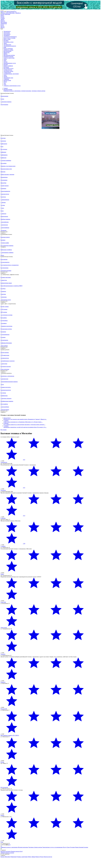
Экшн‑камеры (4, 345)
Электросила (4, 462)
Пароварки (3, 188)
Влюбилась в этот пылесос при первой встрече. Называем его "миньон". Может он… (25, 419)
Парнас (2, 815)
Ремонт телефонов (8, 65)
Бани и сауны (7, 39)
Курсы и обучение (8, 48)
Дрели (2, 384)
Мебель (5, 53)
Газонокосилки (4, 378)
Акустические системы (6, 315)
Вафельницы (4, 143)
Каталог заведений (5, 14)
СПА (5, 84)
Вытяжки (3, 240)
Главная (6, 88)
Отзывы (3, 18)
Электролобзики (5, 406)
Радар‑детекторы (5, 369)
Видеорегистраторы (6, 366)
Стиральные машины (6, 101)
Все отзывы (4, 429)
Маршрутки (7, 52)
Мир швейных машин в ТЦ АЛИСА (10, 735)
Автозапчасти (7, 31)
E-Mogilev (6, 423)
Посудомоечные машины (7, 245)
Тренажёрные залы (8, 77)
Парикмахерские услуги (10, 63)
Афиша (2, 19)
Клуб (21, 851)
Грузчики (72, 847)
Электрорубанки (5, 409)
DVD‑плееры (4, 309)
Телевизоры (4, 297)
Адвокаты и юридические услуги (12, 85)
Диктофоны (4, 323)
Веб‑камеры (4, 317)
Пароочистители (5, 194)
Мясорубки (3, 182)
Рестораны (6, 67)
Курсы (2, 24)
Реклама (6, 64)
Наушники (3, 331)
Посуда (65, 847)
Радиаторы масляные (6, 270)
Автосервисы (7, 34)
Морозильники (4, 96)
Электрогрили (4, 224)
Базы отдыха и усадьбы (9, 38)
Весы (2, 146)
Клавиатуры (4, 280)
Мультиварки (4, 180)
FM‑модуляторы (5, 352)
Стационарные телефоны (7, 252)
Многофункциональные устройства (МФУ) (11, 285)
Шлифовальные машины (7, 401)
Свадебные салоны (8, 71)
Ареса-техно (4, 627)
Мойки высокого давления (7, 174)
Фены (2, 210)
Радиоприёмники (5, 334)
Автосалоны (7, 32)
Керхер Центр (7, 418)
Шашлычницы (4, 216)
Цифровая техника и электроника (12, 90)
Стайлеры (3, 202)
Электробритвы (5, 222)
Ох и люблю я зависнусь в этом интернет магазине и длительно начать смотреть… (24, 424)
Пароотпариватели (5, 191)
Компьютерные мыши (6, 283)
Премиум (3, 682)
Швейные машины (5, 219)
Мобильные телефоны (6, 249)
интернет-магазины (26, 90)
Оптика (5, 61)
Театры (5, 76)
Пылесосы (3, 196)
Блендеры (3, 138)
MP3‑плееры (4, 312)
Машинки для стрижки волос (8, 166)
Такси (5, 75)
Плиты (2, 99)
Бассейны (6, 40)
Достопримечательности (10, 46)
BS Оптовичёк (4, 787)
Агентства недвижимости (10, 36)
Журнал (3, 27)
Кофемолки (3, 157)
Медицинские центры (9, 55)
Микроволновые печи (6, 168)
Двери (5, 43)
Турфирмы (6, 79)
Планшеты (3, 291)
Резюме (2, 17)
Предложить (4, 22)
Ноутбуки (3, 288)
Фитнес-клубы (7, 80)
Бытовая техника (8, 89)
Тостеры (3, 205)
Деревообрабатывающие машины (9, 381)
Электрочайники (5, 227)
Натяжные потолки (8, 56)
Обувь (5, 59)
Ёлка (2, 842)
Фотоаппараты (4, 340)
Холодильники (4, 104)
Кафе (5, 47)
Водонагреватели (5, 262)
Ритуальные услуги (8, 68)
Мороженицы (4, 177)
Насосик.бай (4, 708)
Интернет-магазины (23, 847)
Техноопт (3, 654)
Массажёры (3, 163)
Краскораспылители (6, 390)
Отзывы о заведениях (22, 856)
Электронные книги (6, 299)
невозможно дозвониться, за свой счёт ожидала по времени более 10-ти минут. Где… (25, 427)
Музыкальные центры (6, 329)
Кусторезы (3, 392)
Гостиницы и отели (8, 42)
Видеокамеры (4, 320)
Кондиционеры (7, 51)
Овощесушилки (5, 185)
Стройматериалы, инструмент (11, 73)
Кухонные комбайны (6, 160)
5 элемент (6, 420)
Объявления (4, 23)
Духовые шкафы (5, 242)
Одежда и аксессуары (9, 57)
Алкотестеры (4, 363)
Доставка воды (7, 44)
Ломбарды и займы (8, 50)
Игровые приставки (6, 277)
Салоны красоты (8, 69)
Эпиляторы (3, 230)
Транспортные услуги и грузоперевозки (52, 847)
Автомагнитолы (5, 358)
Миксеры (3, 171)
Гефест (2, 574)
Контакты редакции (6, 851)
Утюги (2, 208)
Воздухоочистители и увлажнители (10, 265)
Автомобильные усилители (7, 360)
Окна (5, 60)
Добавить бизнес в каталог (7, 852)
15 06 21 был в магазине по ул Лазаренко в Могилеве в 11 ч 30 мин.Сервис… (23, 422)
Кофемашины (4, 154)
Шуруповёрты (4, 404)
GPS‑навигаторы (5, 355)
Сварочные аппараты (6, 398)
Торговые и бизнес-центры (35, 847)
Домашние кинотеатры (6, 326)
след (9, 844)
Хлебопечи (3, 213)
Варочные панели (5, 237)
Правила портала (15, 851)
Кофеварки (3, 152)
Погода (2, 26)
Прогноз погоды (48, 856)
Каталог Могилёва (5, 856)
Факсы (2, 255)
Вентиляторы (4, 259)
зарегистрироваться (11, 11)
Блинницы (3, 141)
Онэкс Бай (3, 602)
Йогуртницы (4, 149)
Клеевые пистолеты (6, 387)
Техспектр (3, 490)
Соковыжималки (5, 199)
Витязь (2, 762)
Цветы (5, 81)
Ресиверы (3, 337)
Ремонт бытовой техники (81, 847)
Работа (2, 15)
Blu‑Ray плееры (5, 306)
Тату (5, 83)
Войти (2, 11)
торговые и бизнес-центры (38, 90)
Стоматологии (7, 72)
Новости (3, 20)
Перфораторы (4, 395)
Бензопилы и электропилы (7, 376)
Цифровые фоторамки (6, 343)
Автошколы (7, 35)
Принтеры (3, 294)
